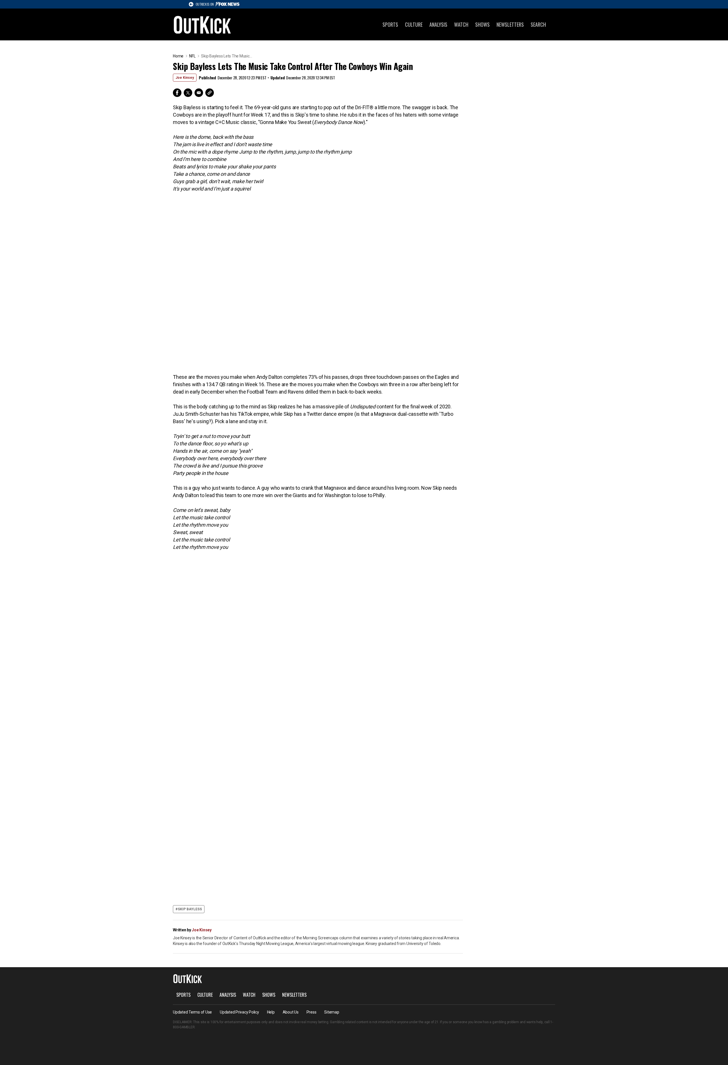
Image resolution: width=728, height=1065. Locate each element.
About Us (291, 1012)
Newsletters (510, 24)
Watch (461, 24)
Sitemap (331, 1012)
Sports (390, 24)
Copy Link (209, 92)
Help (271, 1012)
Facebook (177, 92)
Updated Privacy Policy (239, 1012)
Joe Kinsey (184, 78)
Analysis (438, 24)
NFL (192, 56)
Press (312, 1012)
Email (199, 92)
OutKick (202, 24)
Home (178, 56)
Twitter (188, 92)
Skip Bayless (190, 909)
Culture (414, 24)
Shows (482, 24)
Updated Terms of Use (192, 1012)
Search (538, 24)
